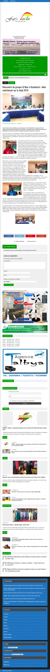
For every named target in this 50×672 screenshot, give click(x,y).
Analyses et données (7, 634)
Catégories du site (8, 654)
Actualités (6, 617)
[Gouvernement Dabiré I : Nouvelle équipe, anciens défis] (25, 521)
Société (5, 622)
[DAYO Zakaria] (4, 565)
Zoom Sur (5, 458)
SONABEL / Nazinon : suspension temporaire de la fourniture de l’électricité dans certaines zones (24, 429)
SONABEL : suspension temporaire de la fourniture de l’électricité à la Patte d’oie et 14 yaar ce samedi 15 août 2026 (29, 444)
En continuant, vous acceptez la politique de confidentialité (22, 400)
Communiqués (5, 1)
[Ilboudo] (4, 571)
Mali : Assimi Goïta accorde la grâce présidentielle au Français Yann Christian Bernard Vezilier (29, 452)
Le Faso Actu (6, 614)
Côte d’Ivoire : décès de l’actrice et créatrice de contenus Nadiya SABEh (26, 492)
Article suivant (31, 241)
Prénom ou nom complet (14, 391)
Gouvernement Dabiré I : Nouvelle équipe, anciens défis (15, 525)
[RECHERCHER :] (40, 77)
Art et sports (6, 628)
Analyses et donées (7, 505)
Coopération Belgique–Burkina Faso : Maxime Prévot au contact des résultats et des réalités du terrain (23, 585)
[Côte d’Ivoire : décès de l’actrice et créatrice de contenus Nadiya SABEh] (6, 493)
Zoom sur (5, 631)
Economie (5, 625)
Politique (5, 619)
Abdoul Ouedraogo (11, 123)
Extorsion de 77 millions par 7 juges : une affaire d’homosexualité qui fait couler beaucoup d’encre (29, 547)
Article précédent (19, 241)
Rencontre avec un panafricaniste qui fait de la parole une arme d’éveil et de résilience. (23, 477)
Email (5, 275)
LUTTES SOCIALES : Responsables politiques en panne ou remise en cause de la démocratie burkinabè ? (27, 539)
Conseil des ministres (8, 637)
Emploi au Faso (12, 1)
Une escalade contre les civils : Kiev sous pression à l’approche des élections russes (19, 598)
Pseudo (5, 271)
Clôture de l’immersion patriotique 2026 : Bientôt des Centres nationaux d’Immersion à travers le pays (23, 592)
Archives (6, 647)
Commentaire (7, 261)
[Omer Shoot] (4, 559)
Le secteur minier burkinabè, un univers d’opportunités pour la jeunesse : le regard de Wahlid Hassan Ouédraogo (29, 499)
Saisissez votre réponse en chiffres (12, 279)
